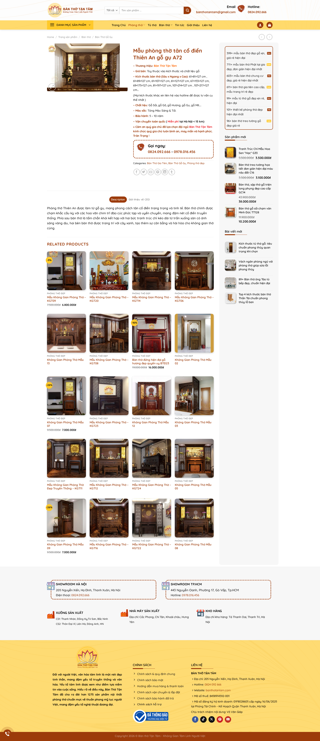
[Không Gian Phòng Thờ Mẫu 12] (151, 395)
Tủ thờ (152, 25)
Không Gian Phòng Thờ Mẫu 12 (150, 424)
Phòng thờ (135, 25)
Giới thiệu (193, 25)
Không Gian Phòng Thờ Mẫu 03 (193, 424)
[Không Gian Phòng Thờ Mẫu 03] (194, 395)
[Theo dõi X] (212, 719)
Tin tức (179, 25)
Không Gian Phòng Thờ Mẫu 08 (193, 546)
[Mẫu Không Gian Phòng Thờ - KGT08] (109, 333)
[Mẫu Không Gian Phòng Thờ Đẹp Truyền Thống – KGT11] (66, 458)
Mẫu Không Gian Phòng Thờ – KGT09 (66, 299)
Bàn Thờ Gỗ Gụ (104, 37)
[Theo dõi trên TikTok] (203, 719)
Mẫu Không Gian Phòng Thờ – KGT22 (151, 546)
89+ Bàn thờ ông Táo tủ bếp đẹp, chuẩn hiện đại (254, 281)
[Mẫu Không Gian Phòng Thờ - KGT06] (194, 270)
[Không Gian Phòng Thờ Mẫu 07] (66, 395)
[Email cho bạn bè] (151, 172)
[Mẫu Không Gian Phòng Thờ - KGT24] (151, 458)
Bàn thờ (164, 25)
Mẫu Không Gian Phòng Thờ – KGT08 (109, 361)
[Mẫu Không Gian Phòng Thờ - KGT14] (151, 270)
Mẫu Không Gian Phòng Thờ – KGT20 (109, 299)
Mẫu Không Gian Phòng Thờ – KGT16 (109, 546)
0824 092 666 (213, 684)
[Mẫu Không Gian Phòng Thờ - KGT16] (109, 518)
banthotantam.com (218, 690)
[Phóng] (52, 87)
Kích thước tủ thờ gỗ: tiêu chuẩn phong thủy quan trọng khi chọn (255, 247)
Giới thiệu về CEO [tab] (139, 199)
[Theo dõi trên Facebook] (195, 719)
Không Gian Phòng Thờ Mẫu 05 (193, 486)
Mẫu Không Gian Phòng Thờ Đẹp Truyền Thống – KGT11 (65, 486)
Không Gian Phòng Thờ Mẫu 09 (65, 546)
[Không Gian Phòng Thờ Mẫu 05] (194, 458)
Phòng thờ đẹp (195, 163)
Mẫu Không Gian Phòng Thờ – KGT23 (109, 424)
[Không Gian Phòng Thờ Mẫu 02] (194, 333)
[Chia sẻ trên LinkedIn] (164, 172)
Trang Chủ (119, 25)
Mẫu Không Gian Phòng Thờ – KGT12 (109, 486)
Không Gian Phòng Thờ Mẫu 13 (65, 361)
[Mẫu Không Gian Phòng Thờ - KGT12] (109, 458)
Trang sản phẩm (67, 37)
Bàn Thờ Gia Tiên (157, 163)
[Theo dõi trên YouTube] (228, 719)
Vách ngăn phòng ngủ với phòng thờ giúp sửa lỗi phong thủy (256, 265)
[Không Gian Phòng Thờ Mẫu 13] (66, 333)
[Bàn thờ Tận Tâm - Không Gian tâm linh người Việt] (70, 10)
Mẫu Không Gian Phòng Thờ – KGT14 (151, 299)
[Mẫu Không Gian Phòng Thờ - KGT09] (66, 270)
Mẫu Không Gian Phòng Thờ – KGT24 (151, 486)
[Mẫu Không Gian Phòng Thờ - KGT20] (109, 270)
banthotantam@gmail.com (216, 12)
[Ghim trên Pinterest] (157, 172)
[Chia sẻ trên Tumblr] (172, 172)
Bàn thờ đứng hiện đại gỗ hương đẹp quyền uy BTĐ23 (150, 361)
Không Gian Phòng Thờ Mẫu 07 (65, 424)
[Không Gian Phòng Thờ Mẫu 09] (66, 518)
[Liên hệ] (7, 734)
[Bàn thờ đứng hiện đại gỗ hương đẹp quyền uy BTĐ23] (151, 333)
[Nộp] (187, 10)
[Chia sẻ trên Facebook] (137, 172)
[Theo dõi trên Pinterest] (220, 719)
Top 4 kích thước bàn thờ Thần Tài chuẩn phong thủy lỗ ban (255, 298)
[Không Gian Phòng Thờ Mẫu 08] (194, 518)
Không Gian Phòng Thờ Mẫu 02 (193, 361)
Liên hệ (207, 25)
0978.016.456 (184, 151)
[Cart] (269, 25)
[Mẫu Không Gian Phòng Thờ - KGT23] (109, 395)
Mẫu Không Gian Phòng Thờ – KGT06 (194, 299)
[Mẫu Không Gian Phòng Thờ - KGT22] (151, 518)
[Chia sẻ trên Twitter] (144, 172)
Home (50, 37)
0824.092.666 (257, 12)
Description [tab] (118, 199)
